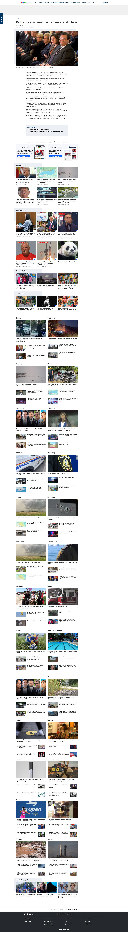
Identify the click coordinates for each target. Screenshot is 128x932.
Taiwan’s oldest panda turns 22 (66, 262)
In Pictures (54, 2)
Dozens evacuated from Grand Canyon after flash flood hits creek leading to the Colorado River (30, 859)
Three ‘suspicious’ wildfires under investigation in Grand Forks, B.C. (62, 339)
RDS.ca (86, 924)
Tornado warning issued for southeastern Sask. (28, 517)
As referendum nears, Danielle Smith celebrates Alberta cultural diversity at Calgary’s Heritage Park (36, 391)
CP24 (66, 921)
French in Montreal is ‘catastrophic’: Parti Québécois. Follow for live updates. (30, 429)
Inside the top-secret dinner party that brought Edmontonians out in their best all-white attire (67, 201)
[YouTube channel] (30, 914)
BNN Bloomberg (68, 923)
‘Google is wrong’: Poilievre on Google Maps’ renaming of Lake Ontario (66, 235)
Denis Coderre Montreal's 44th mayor (40, 129)
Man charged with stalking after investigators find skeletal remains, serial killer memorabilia (61, 698)
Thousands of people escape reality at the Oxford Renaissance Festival (29, 607)
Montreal (18, 18)
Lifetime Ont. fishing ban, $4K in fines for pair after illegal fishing (63, 563)
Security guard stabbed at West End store (59, 473)
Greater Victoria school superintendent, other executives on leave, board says (68, 657)
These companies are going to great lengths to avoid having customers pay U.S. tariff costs (47, 201)
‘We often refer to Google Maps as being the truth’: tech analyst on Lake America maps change (46, 235)
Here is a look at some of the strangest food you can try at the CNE (67, 310)
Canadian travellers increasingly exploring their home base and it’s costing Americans (25, 287)
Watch (47, 2)
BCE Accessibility (27, 921)
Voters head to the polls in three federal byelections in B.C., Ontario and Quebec (31, 740)
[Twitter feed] (25, 914)
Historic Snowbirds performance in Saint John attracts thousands (35, 488)
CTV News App (54, 909)
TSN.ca (66, 924)
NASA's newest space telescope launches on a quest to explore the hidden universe (61, 859)
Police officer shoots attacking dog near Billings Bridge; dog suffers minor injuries (68, 399)
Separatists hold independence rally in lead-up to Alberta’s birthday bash (25, 896)
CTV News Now (86, 2)
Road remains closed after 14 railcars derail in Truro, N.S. (35, 479)
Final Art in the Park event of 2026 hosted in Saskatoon (35, 567)
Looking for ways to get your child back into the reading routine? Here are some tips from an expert (67, 287)
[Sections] (17, 2)
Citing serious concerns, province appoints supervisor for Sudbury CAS (67, 568)
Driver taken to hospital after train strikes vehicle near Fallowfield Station (62, 385)
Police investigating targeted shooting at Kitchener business (61, 518)
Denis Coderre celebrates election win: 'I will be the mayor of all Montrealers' (46, 132)
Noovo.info (87, 921)
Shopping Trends (75, 2)
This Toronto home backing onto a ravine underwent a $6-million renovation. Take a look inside (25, 310)
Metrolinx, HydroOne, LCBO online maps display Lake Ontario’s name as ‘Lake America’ (46, 181)
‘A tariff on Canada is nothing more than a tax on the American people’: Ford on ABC (25, 263)
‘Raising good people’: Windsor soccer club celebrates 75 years (30, 652)
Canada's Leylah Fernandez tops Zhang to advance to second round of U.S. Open (31, 820)
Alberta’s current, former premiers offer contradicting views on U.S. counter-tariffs (68, 577)
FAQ (66, 909)
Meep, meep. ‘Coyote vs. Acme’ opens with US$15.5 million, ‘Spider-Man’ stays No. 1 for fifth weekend (62, 780)
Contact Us (61, 909)
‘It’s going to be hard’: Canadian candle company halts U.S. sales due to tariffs (62, 740)
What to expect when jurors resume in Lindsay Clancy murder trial (25, 234)
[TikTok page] (27, 914)
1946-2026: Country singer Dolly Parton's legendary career (45, 309)
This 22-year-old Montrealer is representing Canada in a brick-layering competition (36, 444)
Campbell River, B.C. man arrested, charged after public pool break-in (62, 652)
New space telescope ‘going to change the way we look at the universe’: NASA (45, 263)
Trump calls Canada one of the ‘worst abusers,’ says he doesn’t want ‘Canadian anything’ (24, 181)
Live (93, 2)
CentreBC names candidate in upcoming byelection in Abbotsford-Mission (67, 345)
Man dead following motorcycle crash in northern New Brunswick (30, 474)
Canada (41, 2)
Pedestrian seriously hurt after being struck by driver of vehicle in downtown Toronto (36, 355)
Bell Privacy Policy (48, 921)
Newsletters (70, 909)
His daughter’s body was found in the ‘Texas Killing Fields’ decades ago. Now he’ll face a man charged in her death (25, 201)
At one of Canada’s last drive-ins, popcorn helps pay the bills (46, 286)
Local (35, 2)
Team (75, 909)
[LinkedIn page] (33, 914)
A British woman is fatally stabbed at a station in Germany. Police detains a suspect (68, 712)
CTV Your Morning (63, 2)
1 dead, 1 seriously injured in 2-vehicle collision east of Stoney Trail (35, 399)
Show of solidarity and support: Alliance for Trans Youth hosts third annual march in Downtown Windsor (36, 658)
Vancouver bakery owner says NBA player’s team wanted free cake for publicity (67, 896)
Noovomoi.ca (88, 923)
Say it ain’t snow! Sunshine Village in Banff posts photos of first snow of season (67, 181)
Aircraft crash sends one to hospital (57, 606)
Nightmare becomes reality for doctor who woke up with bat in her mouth (46, 896)
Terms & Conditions (48, 923)
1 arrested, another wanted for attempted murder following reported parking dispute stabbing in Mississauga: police (29, 340)
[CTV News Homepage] (26, 2)
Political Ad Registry (48, 924)
